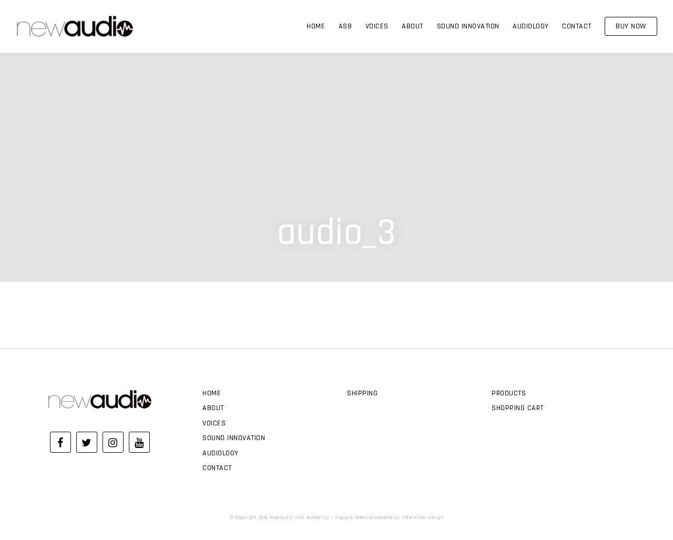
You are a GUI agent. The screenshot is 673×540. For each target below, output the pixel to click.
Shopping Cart (518, 408)
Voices (377, 26)
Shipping (362, 393)
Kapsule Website (354, 517)
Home (316, 26)
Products (509, 393)
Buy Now (631, 26)
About (412, 26)
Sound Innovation (468, 26)
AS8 (345, 26)
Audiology (531, 26)
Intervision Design (422, 517)
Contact (577, 26)
